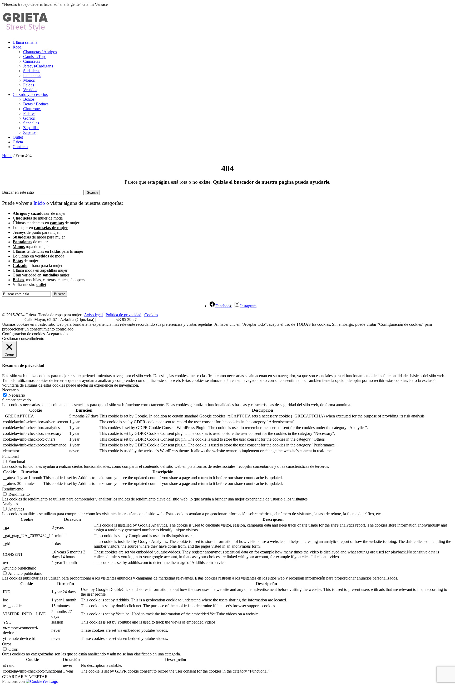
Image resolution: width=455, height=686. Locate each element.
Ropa (17, 47)
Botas (18, 261)
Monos (29, 80)
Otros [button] (6, 644)
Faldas (28, 85)
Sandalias (31, 123)
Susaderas (22, 237)
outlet (41, 284)
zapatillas (48, 270)
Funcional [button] (10, 456)
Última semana (25, 42)
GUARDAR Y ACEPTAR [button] (25, 676)
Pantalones (32, 75)
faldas (55, 251)
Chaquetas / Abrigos (40, 52)
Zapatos (29, 132)
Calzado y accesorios (30, 94)
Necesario (16, 395)
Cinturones (32, 108)
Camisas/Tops (34, 56)
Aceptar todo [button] (57, 334)
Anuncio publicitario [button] (19, 568)
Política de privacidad (123, 315)
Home (7, 155)
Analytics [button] (10, 504)
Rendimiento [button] (12, 489)
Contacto (20, 146)
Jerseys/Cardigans (38, 66)
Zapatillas (31, 127)
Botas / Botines (35, 104)
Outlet (18, 137)
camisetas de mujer (51, 227)
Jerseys (19, 232)
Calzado (20, 265)
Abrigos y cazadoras (31, 213)
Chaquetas (22, 218)
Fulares (29, 113)
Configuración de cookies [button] (23, 334)
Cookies (151, 315)
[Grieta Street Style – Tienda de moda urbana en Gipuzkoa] (25, 29)
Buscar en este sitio (18, 192)
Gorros (29, 118)
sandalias (50, 275)
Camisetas (31, 61)
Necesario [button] (10, 390)
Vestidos (30, 89)
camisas (57, 223)
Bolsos (28, 99)
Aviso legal (93, 315)
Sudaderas (31, 71)
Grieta (18, 142)
